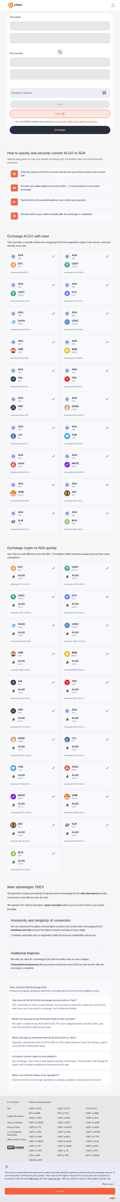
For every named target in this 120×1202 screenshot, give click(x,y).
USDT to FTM (92, 1136)
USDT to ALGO (65, 1141)
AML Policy (73, 121)
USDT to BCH (64, 1136)
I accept (60, 1191)
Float (58, 114)
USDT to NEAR (36, 1141)
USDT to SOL (92, 1118)
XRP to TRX (63, 1155)
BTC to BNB (34, 1113)
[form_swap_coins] (60, 52)
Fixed (60, 104)
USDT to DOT (64, 1122)
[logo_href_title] (17, 5)
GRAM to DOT (35, 1160)
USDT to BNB (92, 1113)
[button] (63, 113)
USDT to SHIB (92, 1122)
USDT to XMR (35, 1136)
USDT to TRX (35, 1150)
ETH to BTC (91, 1108)
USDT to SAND (65, 1146)
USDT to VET (35, 1146)
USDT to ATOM (93, 1132)
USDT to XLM (92, 1141)
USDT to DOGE (36, 1122)
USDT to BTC (35, 1108)
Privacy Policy (91, 121)
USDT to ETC (92, 1150)
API (9, 1108)
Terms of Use (60, 121)
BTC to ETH (63, 1113)
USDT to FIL (63, 1150)
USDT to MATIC (65, 1127)
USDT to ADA (64, 1118)
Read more (107, 1184)
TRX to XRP (34, 1155)
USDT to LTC (35, 1127)
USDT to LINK (64, 1132)
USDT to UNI (35, 1132)
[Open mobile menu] (113, 5)
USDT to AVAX (92, 1127)
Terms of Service (15, 1122)
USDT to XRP (35, 1118)
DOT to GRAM (92, 1155)
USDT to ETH (64, 1108)
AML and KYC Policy (16, 1139)
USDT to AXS (92, 1146)
